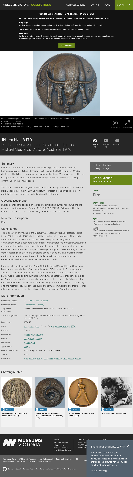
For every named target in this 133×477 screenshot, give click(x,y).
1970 (73, 326)
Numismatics (29, 342)
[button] (124, 5)
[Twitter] (98, 195)
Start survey (99, 471)
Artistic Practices (73, 359)
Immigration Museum (61, 447)
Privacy (23, 461)
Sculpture (58, 359)
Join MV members (84, 442)
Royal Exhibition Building (62, 450)
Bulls (26, 359)
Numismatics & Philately (34, 305)
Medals (27, 334)
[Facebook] (94, 195)
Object (26, 346)
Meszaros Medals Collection (36, 301)
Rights (39, 461)
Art (32, 334)
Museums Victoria (27, 5)
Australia (66, 326)
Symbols (32, 359)
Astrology (38, 334)
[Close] (128, 447)
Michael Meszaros (31, 326)
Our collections (75, 5)
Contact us (47, 461)
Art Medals (48, 359)
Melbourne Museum (61, 442)
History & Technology (33, 338)
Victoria (58, 326)
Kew (52, 326)
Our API (95, 5)
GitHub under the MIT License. (65, 469)
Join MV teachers (84, 445)
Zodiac (40, 359)
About (108, 5)
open (107, 221)
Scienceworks (59, 445)
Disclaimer (31, 461)
